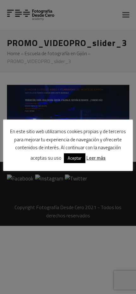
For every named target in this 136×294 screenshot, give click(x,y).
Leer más (96, 158)
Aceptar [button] (75, 158)
